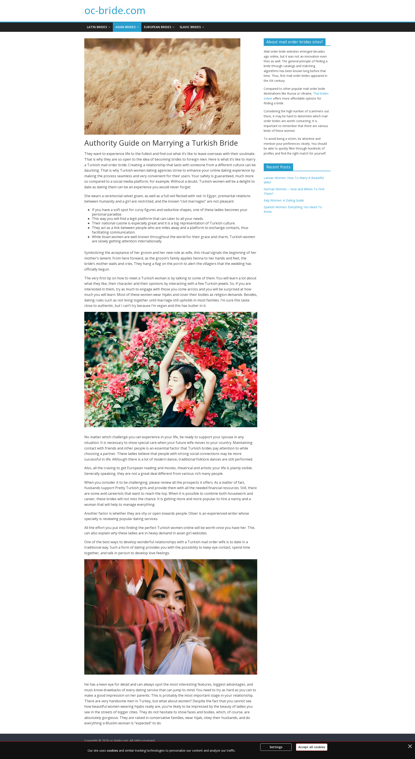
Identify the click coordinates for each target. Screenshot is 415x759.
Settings (276, 747)
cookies (112, 750)
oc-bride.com (114, 10)
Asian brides (125, 27)
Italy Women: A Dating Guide (284, 200)
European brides (157, 27)
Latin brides (97, 27)
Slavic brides (190, 27)
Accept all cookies (311, 747)
